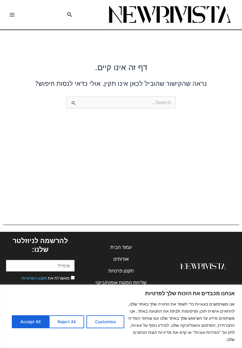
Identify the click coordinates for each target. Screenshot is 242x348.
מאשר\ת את (46, 278)
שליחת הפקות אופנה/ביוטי (121, 282)
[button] (69, 14)
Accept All (30, 321)
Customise (105, 321)
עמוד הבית (121, 247)
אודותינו (121, 259)
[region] (121, 316)
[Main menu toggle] (12, 15)
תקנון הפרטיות (34, 278)
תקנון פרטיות (121, 270)
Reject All (67, 321)
